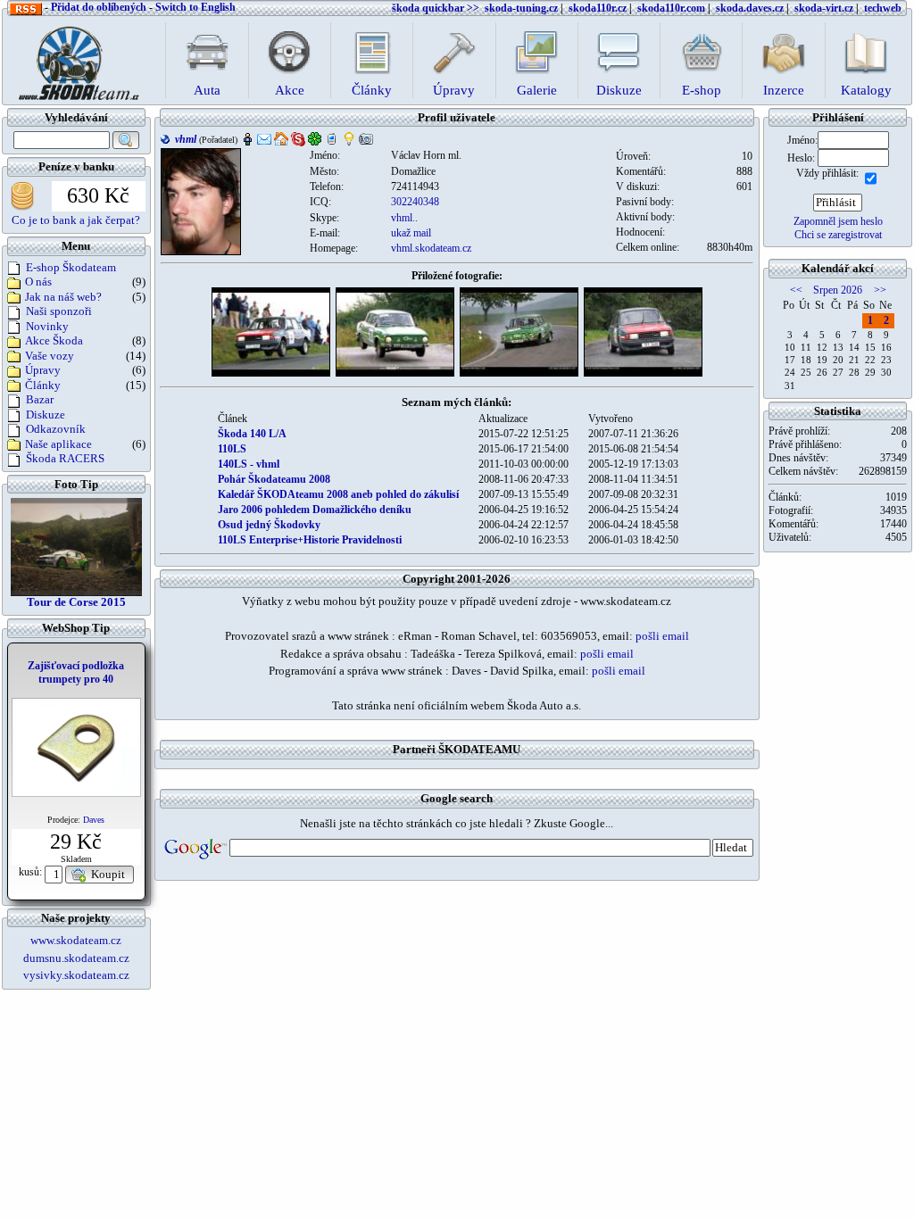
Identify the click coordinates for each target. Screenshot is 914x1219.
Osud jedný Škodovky (269, 524)
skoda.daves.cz (750, 8)
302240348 (415, 201)
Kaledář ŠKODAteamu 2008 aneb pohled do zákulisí (338, 494)
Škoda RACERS (65, 458)
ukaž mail (411, 233)
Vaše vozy (49, 355)
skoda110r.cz (598, 8)
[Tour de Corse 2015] (76, 545)
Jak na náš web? (63, 296)
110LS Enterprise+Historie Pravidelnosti (310, 540)
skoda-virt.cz (823, 8)
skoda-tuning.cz (521, 8)
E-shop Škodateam (71, 267)
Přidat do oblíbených (98, 7)
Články (43, 385)
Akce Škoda (54, 340)
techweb (883, 8)
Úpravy (43, 370)
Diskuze (45, 414)
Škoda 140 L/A (252, 433)
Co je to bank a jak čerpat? (76, 220)
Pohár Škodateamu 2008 (274, 479)
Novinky (47, 326)
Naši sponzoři (59, 311)
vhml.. (404, 217)
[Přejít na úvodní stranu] (73, 59)
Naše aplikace (58, 444)
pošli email (662, 636)
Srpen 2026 (837, 290)
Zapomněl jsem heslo (838, 221)
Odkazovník (56, 428)
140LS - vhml (248, 464)
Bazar (40, 399)
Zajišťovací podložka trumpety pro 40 (76, 672)
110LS (232, 449)
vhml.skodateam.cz (431, 248)
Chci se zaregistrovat (838, 234)
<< (796, 290)
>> (880, 290)
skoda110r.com (671, 8)
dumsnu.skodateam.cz (76, 958)
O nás (38, 281)
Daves (93, 820)
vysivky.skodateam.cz (76, 975)
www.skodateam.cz (75, 940)
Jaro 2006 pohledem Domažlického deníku (314, 509)
